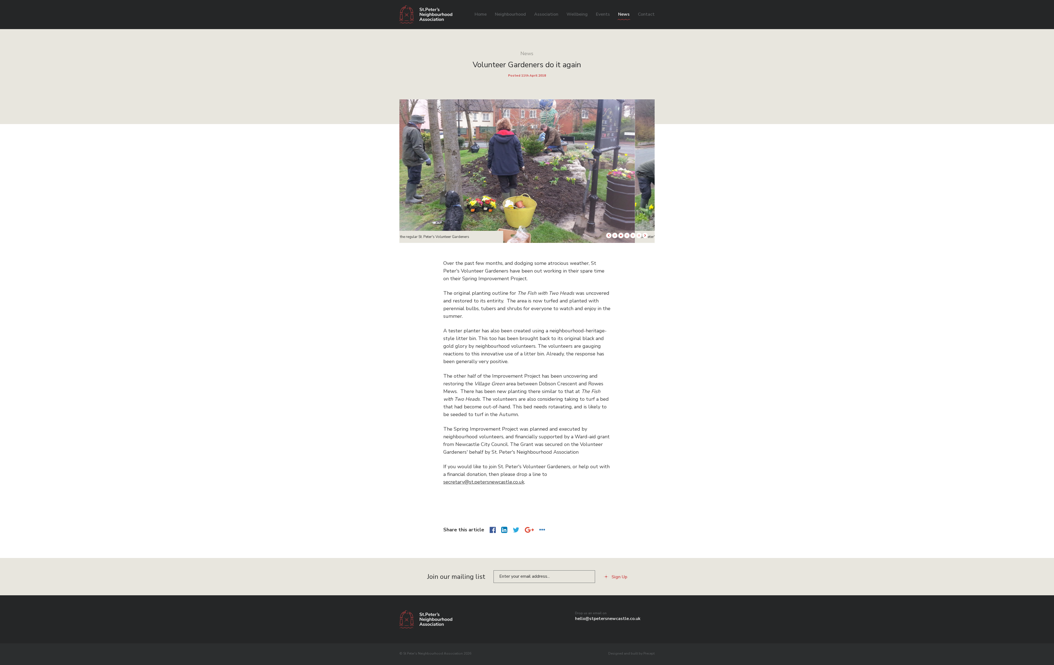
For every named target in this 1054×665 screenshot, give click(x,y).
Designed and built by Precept (631, 653)
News (624, 14)
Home (481, 14)
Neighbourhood (510, 14)
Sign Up (619, 577)
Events (603, 14)
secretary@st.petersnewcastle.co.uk (483, 482)
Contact (646, 14)
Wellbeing (577, 14)
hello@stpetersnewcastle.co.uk (607, 619)
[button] (609, 235)
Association (546, 14)
